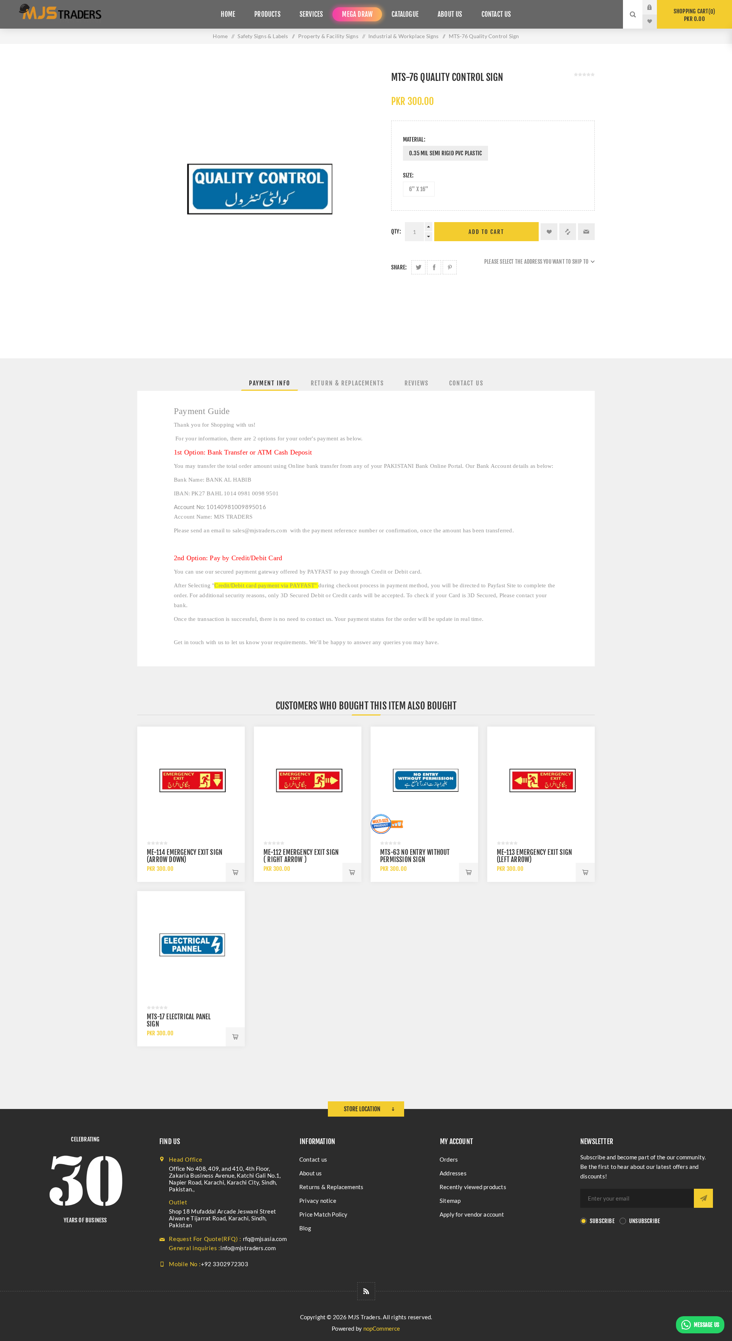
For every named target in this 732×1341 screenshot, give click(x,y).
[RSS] (366, 1291)
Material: (414, 139)
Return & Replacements (347, 383)
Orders (449, 1159)
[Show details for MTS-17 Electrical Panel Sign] (191, 945)
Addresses (453, 1173)
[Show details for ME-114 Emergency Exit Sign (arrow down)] (191, 780)
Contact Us (466, 383)
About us (310, 1173)
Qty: (396, 231)
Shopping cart (693, 15)
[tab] (269, 383)
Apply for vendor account (472, 1214)
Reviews (417, 383)
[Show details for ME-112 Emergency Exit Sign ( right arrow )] (307, 780)
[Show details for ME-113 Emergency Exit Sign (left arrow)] (541, 780)
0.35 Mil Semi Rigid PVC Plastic (445, 153)
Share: (399, 267)
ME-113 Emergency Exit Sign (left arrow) (534, 856)
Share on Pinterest (450, 267)
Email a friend (586, 231)
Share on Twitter (418, 267)
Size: (408, 175)
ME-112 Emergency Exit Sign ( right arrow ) (301, 856)
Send (703, 1198)
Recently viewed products (473, 1186)
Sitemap (450, 1200)
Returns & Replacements (331, 1186)
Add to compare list (567, 231)
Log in (655, 7)
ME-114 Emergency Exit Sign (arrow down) (184, 856)
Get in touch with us (198, 642)
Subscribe (602, 1221)
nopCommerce (381, 1328)
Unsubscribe (644, 1221)
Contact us (313, 1159)
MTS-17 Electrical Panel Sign (179, 1020)
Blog (305, 1228)
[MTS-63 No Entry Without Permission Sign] (424, 780)
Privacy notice (317, 1200)
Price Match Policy (323, 1214)
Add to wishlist (549, 231)
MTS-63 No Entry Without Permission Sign (415, 856)
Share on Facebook (434, 267)
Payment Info (269, 383)
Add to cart (486, 231)
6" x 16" (419, 189)
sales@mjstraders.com (260, 530)
